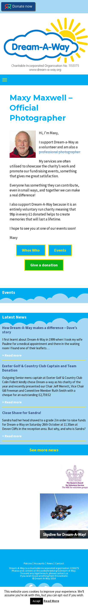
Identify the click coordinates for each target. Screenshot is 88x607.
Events (60, 250)
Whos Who (31, 250)
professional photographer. (60, 152)
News (50, 563)
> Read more (12, 355)
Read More (51, 600)
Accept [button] (36, 601)
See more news (44, 449)
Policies (28, 563)
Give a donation (44, 265)
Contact (59, 563)
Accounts (39, 563)
